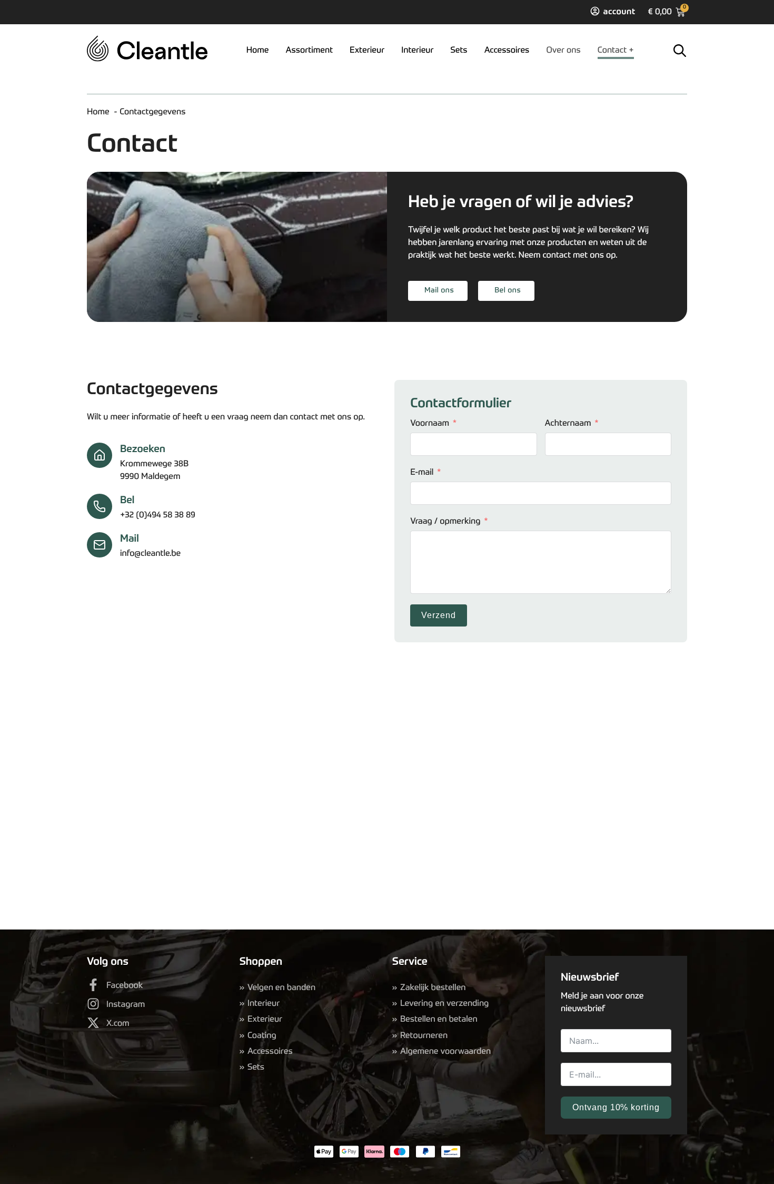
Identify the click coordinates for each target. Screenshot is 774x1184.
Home (257, 50)
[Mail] (99, 544)
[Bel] (99, 506)
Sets (459, 50)
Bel (127, 501)
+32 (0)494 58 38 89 (157, 515)
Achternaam (568, 423)
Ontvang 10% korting (616, 1107)
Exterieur (367, 50)
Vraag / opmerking (445, 521)
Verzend (438, 615)
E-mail (421, 472)
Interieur (417, 50)
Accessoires (507, 50)
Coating (261, 1036)
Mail (129, 539)
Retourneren (424, 1036)
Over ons (563, 50)
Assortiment (309, 50)
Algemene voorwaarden (445, 1052)
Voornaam (429, 423)
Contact (612, 50)
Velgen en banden (281, 988)
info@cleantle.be (150, 554)
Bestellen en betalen (439, 1019)
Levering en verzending (444, 1004)
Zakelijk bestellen (433, 988)
